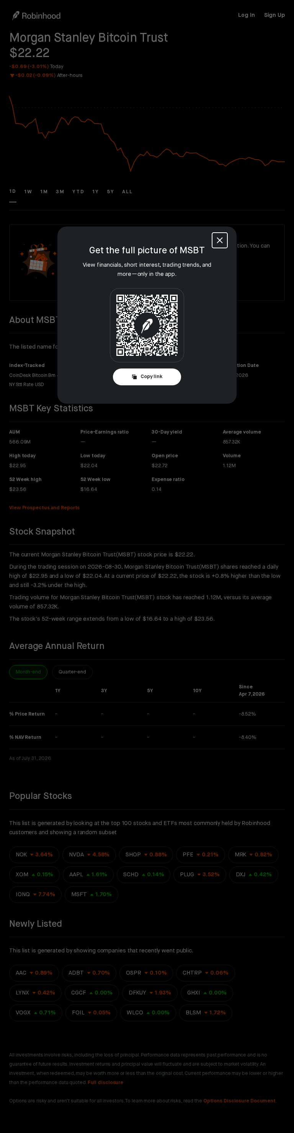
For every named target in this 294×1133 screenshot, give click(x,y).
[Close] (219, 240)
